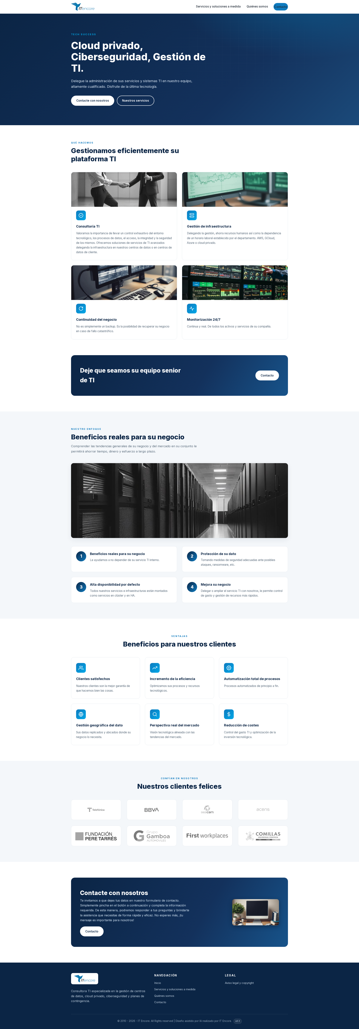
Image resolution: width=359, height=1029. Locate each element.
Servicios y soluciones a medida (218, 6)
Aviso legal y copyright (239, 983)
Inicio (157, 983)
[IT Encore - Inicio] (82, 7)
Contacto (280, 7)
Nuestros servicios (135, 100)
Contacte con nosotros (92, 100)
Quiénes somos (257, 6)
